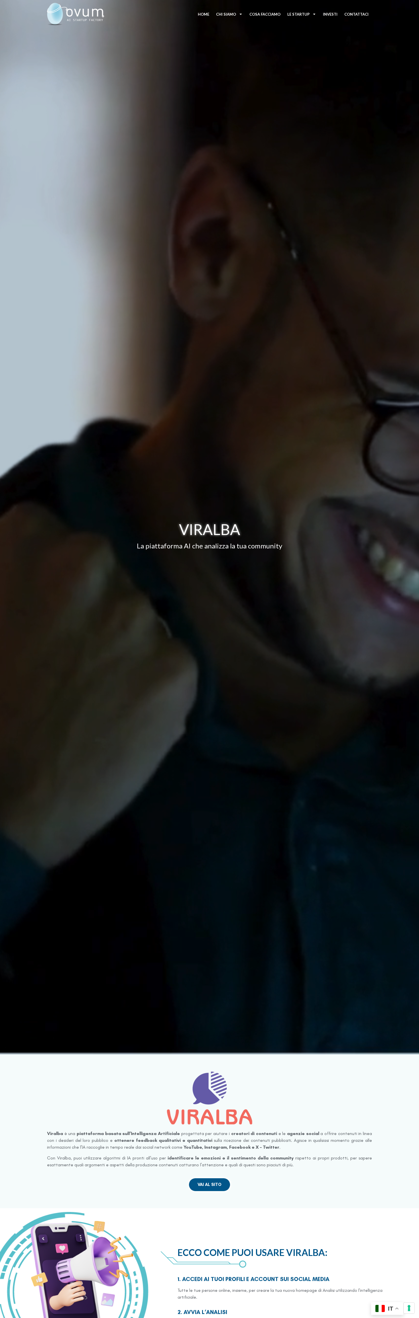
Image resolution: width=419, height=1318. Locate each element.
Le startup (298, 14)
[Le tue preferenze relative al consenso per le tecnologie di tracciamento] (409, 1308)
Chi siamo (226, 14)
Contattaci (356, 14)
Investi (330, 14)
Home (203, 14)
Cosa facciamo (264, 14)
